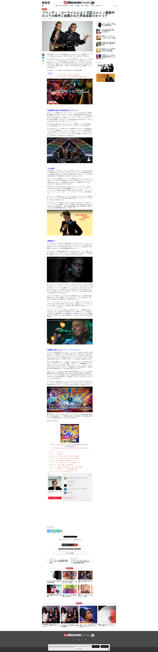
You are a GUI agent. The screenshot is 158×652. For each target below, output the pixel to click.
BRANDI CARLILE (63, 548)
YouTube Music (76, 448)
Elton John (78, 548)
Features (71, 5)
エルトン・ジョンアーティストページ (58, 451)
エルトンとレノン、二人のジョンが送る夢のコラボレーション (64, 471)
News (60, 5)
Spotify (70, 448)
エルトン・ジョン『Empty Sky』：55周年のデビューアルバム (64, 460)
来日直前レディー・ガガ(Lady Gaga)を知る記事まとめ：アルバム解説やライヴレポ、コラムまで (108, 56)
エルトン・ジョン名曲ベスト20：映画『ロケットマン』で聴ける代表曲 (66, 466)
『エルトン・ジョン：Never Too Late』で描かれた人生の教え (63, 75)
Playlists (93, 5)
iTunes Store (57, 448)
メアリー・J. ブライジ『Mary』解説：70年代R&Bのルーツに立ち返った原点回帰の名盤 (109, 24)
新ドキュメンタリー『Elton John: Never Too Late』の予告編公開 (64, 456)
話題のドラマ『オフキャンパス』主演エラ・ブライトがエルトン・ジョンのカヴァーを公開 (108, 37)
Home (57, 5)
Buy (101, 5)
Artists (82, 5)
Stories (70, 643)
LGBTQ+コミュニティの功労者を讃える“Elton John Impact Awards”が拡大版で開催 (109, 50)
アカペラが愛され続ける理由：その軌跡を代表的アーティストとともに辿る (108, 31)
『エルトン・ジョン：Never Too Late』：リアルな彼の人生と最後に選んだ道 (67, 76)
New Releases (65, 5)
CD (52, 448)
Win (98, 643)
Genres (86, 5)
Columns (77, 5)
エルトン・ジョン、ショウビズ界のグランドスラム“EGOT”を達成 (64, 458)
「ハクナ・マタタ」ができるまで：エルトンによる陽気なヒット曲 (65, 462)
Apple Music (64, 448)
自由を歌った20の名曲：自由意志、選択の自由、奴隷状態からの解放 (108, 43)
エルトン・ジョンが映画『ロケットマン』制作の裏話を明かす (64, 468)
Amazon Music (84, 448)
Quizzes (97, 5)
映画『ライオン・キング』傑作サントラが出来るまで (62, 464)
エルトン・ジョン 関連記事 (56, 453)
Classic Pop (70, 548)
